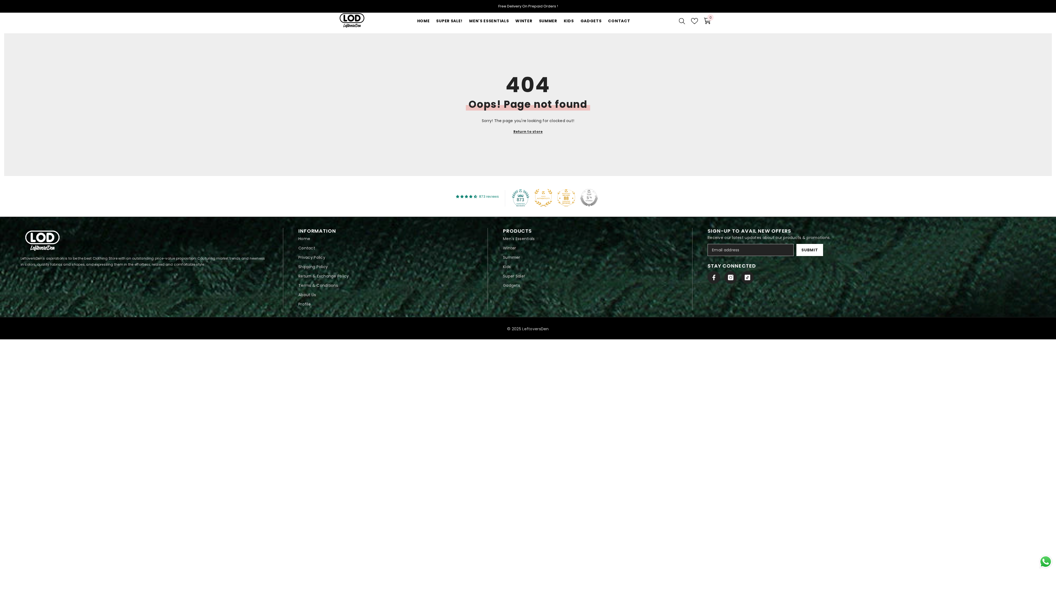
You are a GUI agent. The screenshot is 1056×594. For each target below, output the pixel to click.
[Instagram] (730, 277)
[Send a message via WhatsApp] (1045, 561)
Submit (809, 250)
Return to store (528, 131)
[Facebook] (714, 277)
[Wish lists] (694, 21)
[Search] (682, 21)
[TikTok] (747, 277)
